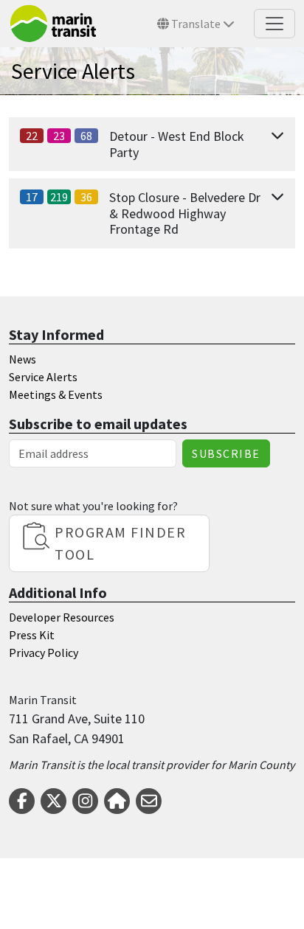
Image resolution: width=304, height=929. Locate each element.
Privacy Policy (43, 652)
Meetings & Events (56, 394)
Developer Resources (61, 617)
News (22, 359)
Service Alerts (43, 376)
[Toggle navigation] (274, 23)
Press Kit (32, 634)
